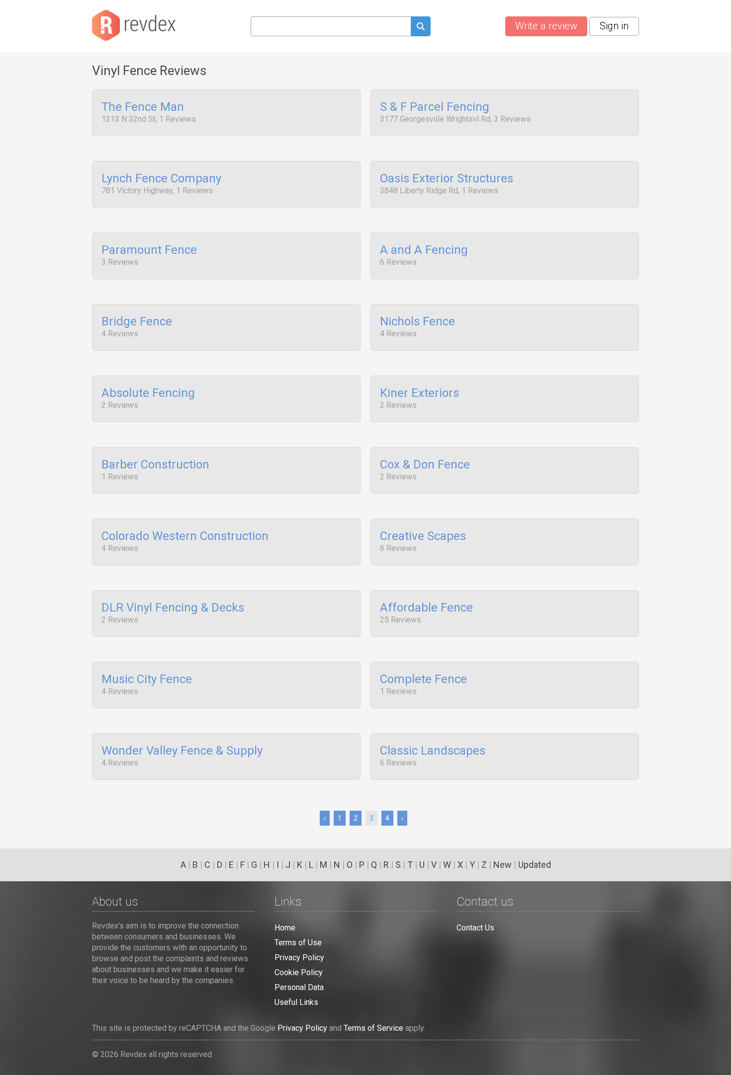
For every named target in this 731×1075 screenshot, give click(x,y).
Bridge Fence (136, 321)
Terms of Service (373, 1028)
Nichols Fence (417, 321)
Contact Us (475, 927)
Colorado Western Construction (185, 536)
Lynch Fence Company (161, 178)
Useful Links (296, 1002)
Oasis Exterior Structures (446, 178)
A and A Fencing (424, 250)
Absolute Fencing (148, 393)
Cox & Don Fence (425, 465)
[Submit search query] (421, 27)
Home (284, 927)
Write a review (546, 26)
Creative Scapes (423, 536)
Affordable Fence (426, 608)
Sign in (614, 26)
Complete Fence (423, 679)
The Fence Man (142, 107)
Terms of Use (298, 942)
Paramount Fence (149, 250)
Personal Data (299, 987)
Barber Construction (155, 465)
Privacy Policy (299, 957)
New (502, 864)
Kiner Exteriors (419, 393)
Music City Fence (146, 679)
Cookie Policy (298, 972)
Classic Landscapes (432, 751)
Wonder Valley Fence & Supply (182, 751)
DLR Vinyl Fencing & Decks (172, 608)
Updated (534, 864)
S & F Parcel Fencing (434, 107)
